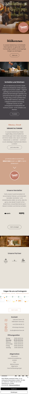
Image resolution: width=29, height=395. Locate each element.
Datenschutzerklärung (14, 358)
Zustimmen (14, 389)
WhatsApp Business (18, 327)
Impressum (14, 356)
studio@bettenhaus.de (17, 330)
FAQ (14, 362)
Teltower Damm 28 (18, 319)
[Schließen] (27, 378)
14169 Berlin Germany (18, 321)
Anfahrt (14, 360)
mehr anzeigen (14, 227)
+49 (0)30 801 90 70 (18, 324)
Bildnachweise (14, 364)
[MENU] (24, 4)
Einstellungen (14, 392)
